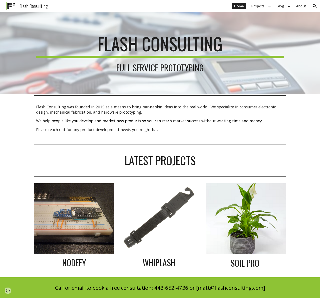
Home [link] (239, 6)
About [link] (301, 6)
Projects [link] (257, 6)
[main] (160, 52)
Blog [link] (280, 6)
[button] (315, 6)
